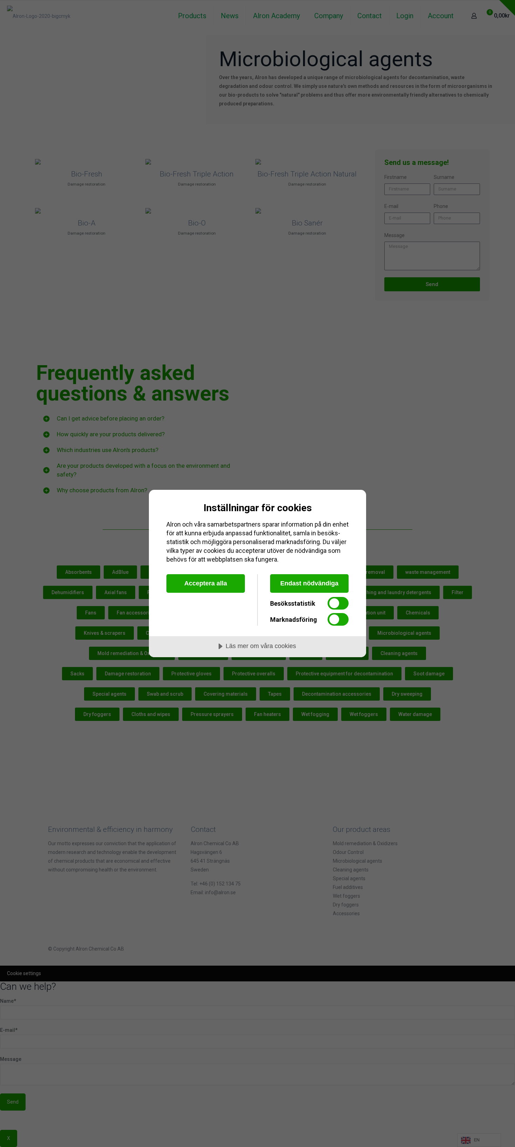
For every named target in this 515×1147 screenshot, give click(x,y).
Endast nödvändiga (309, 583)
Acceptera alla (205, 583)
